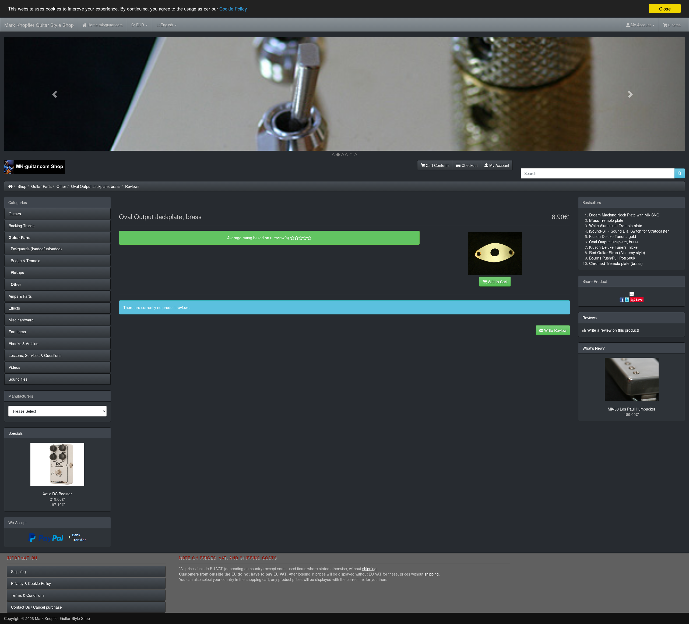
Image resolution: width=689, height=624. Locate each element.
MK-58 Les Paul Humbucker (631, 409)
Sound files (18, 379)
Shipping (18, 571)
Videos (14, 367)
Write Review (555, 330)
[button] (55, 94)
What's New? (593, 348)
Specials (15, 433)
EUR (138, 24)
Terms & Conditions (27, 595)
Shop (21, 186)
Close (665, 8)
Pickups (16, 272)
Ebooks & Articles (23, 343)
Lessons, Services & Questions (35, 355)
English (165, 24)
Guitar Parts (41, 186)
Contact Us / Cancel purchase (36, 607)
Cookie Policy (233, 8)
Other (61, 186)
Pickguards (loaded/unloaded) (35, 248)
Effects (14, 308)
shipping (369, 568)
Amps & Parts (20, 296)
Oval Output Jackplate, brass (95, 186)
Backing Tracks (21, 225)
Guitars (15, 213)
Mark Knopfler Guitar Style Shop (39, 24)
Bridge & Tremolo (24, 260)
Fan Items (17, 331)
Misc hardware (21, 319)
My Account (498, 165)
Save (639, 299)
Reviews (132, 186)
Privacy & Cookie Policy (31, 583)
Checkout (469, 165)
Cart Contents (437, 165)
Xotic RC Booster (57, 493)
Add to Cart (497, 281)
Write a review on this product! (613, 330)
